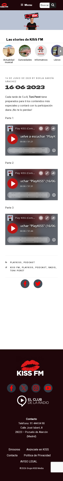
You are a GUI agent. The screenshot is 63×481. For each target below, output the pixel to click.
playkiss (28, 267)
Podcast (29, 262)
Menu (28, 5)
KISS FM (15, 267)
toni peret (17, 270)
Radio (52, 267)
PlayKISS (16, 262)
